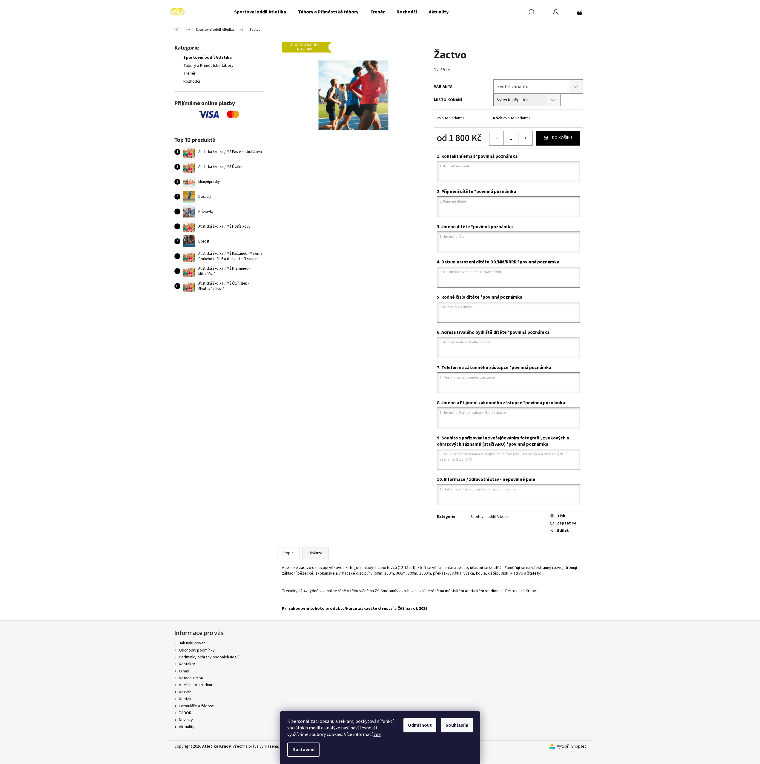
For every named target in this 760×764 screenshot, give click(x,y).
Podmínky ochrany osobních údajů (209, 657)
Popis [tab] (288, 553)
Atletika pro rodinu (195, 685)
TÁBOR (185, 713)
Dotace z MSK (191, 678)
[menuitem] (260, 12)
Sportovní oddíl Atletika (207, 58)
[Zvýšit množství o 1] (525, 138)
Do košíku (562, 138)
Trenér (189, 73)
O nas (184, 671)
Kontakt (186, 699)
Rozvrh (185, 692)
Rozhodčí (191, 81)
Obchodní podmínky (197, 650)
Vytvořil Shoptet (571, 746)
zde (377, 734)
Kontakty (187, 664)
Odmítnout (420, 725)
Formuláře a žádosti (196, 706)
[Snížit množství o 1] (496, 138)
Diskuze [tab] (315, 553)
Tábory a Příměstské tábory (208, 66)
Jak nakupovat (192, 643)
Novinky (186, 720)
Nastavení (303, 749)
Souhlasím (457, 725)
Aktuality (186, 727)
